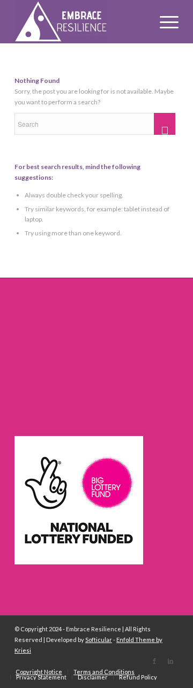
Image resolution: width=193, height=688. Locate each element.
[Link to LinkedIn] (170, 661)
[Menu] (164, 21)
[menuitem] (39, 672)
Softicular (98, 639)
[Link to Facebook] (154, 661)
